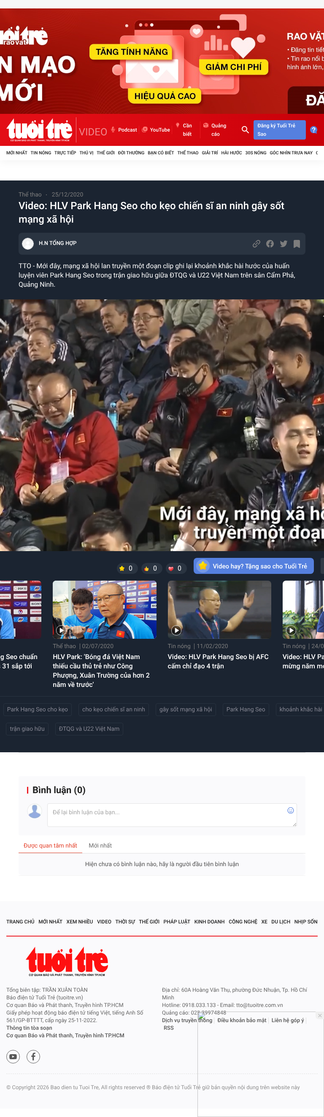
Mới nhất (16, 153)
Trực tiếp (65, 153)
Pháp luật (177, 922)
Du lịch (280, 922)
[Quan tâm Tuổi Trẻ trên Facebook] (33, 1056)
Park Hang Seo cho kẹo (37, 709)
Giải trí (210, 153)
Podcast (128, 130)
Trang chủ (20, 922)
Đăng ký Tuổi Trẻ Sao (276, 130)
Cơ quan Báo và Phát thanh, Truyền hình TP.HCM (65, 1036)
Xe (264, 922)
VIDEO (93, 132)
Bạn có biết (161, 153)
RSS (169, 1028)
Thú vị (86, 153)
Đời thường (131, 153)
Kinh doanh (209, 922)
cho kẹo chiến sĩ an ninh (113, 709)
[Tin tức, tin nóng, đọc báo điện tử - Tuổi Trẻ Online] (41, 130)
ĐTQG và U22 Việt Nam (89, 729)
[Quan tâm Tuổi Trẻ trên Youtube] (13, 1056)
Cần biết (187, 130)
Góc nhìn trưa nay (291, 153)
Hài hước (231, 153)
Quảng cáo (218, 130)
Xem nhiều (80, 922)
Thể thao (187, 153)
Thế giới (106, 153)
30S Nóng (255, 153)
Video (104, 922)
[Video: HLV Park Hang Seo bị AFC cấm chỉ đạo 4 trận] (219, 610)
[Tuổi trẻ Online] (68, 962)
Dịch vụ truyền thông (187, 1020)
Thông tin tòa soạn (29, 1028)
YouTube (160, 130)
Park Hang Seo (246, 709)
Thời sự (125, 922)
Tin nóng (41, 153)
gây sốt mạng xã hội (185, 709)
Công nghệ (243, 922)
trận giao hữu (27, 729)
